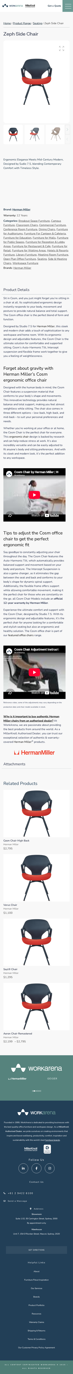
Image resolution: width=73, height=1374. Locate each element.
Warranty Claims (36, 1322)
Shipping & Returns (36, 1330)
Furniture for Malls (44, 238)
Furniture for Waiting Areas (29, 250)
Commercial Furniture (52, 225)
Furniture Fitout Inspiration (36, 1280)
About (36, 1271)
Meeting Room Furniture (53, 255)
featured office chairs (21, 635)
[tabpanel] (36, 527)
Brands (36, 1296)
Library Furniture (26, 255)
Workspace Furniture (25, 263)
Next (67, 130)
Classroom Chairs (27, 225)
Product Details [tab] (16, 289)
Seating (37, 23)
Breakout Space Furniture (34, 221)
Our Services (36, 1288)
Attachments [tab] (14, 764)
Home (7, 23)
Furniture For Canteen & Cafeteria (45, 233)
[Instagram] (50, 1168)
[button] (62, 48)
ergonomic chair (19, 437)
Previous (67, 139)
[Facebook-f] (36, 1168)
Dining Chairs (47, 229)
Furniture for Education (17, 238)
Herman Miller (21, 209)
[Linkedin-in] (23, 1168)
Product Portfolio (36, 1305)
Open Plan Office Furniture (19, 259)
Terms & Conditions (36, 1339)
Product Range (22, 23)
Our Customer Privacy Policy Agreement (36, 1347)
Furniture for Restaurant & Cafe (31, 246)
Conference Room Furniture (20, 229)
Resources (36, 1313)
